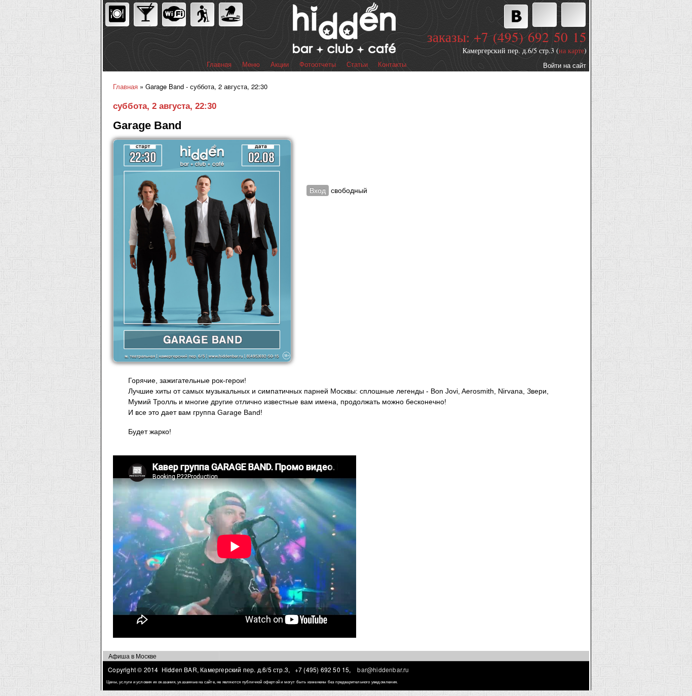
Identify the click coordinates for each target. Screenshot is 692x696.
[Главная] (300, 29)
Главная (219, 64)
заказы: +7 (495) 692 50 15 (507, 37)
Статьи (357, 64)
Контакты (392, 64)
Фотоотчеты (317, 64)
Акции (280, 64)
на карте (571, 50)
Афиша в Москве (132, 655)
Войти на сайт (564, 65)
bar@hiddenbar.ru (383, 669)
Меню (251, 64)
